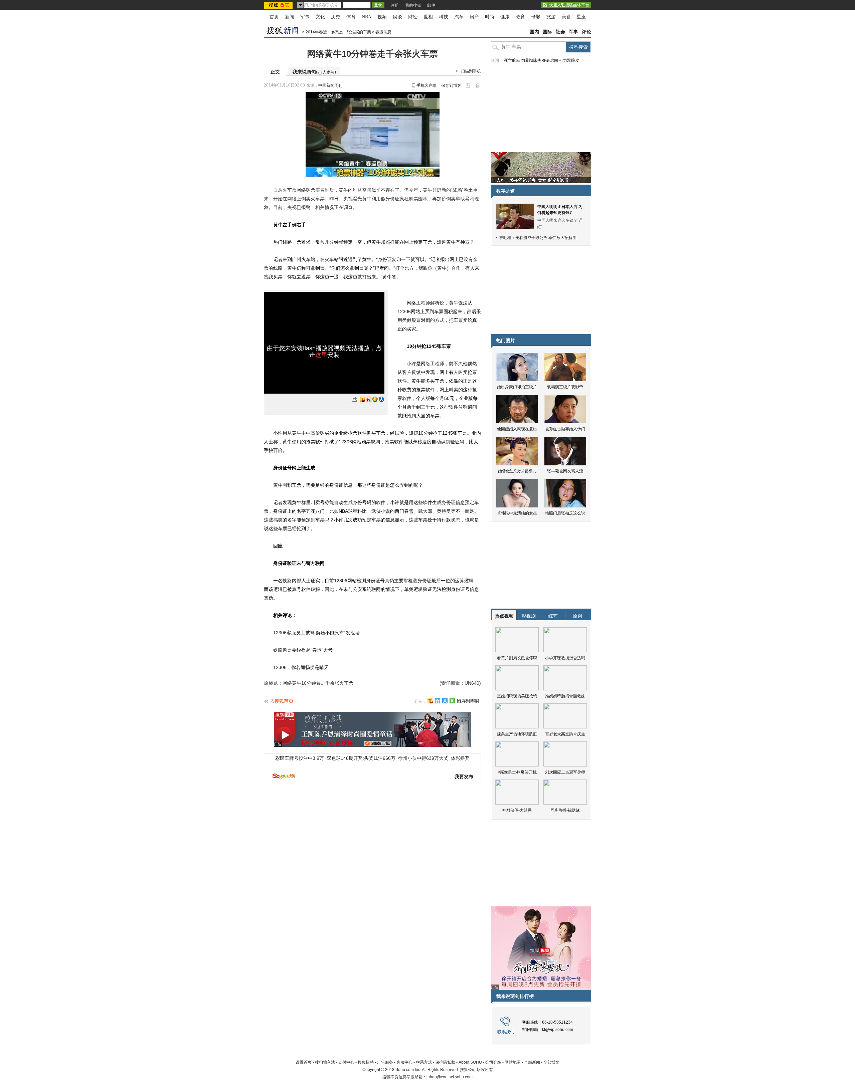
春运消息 (383, 32)
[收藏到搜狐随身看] (452, 700)
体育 (351, 16)
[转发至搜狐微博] (362, 399)
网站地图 (513, 1062)
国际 (547, 31)
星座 (581, 16)
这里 (321, 355)
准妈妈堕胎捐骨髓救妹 (565, 696)
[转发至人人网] (381, 399)
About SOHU (470, 1062)
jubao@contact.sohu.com (449, 1077)
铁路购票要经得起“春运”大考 (303, 650)
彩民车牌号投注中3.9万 (299, 758)
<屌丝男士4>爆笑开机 (517, 772)
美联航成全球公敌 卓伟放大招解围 (545, 237)
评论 (586, 31)
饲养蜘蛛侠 (531, 60)
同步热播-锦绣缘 (565, 810)
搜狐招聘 (366, 1062)
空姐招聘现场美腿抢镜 (517, 696)
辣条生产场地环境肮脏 (517, 734)
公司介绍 (493, 1062)
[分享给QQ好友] (437, 700)
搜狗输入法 (325, 1062)
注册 (395, 5)
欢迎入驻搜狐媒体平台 (569, 5)
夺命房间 (550, 60)
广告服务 (385, 1062)
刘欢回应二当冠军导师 (565, 772)
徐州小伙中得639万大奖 (423, 758)
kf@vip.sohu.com (557, 1029)
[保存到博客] (468, 701)
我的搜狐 (413, 5)
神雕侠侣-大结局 (517, 810)
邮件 (431, 5)
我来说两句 (314, 71)
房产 (474, 16)
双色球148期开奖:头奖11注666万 (361, 758)
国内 (534, 31)
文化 (320, 16)
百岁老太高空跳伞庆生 (565, 734)
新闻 (289, 16)
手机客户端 (426, 85)
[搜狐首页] (279, 5)
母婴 (535, 16)
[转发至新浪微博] (368, 399)
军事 (305, 16)
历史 (335, 16)
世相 (428, 16)
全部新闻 (532, 1062)
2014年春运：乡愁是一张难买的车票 (338, 32)
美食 (566, 16)
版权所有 (485, 1069)
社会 (560, 31)
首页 (274, 16)
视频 (382, 16)
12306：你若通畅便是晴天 (301, 667)
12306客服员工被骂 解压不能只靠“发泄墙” (317, 632)
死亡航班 (512, 60)
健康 (505, 16)
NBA (366, 16)
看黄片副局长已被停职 (517, 658)
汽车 (459, 16)
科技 (443, 16)
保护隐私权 (445, 1062)
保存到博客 (451, 85)
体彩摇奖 (460, 758)
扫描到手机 (471, 71)
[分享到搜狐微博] (430, 700)
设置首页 (304, 1062)
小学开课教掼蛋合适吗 (565, 658)
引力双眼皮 (569, 60)
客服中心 (404, 1062)
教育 (520, 16)
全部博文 (551, 1062)
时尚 (489, 16)
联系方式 (424, 1062)
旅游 (551, 16)
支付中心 (346, 1062)
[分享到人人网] (445, 700)
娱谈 (397, 16)
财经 (412, 16)
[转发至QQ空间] (375, 399)
